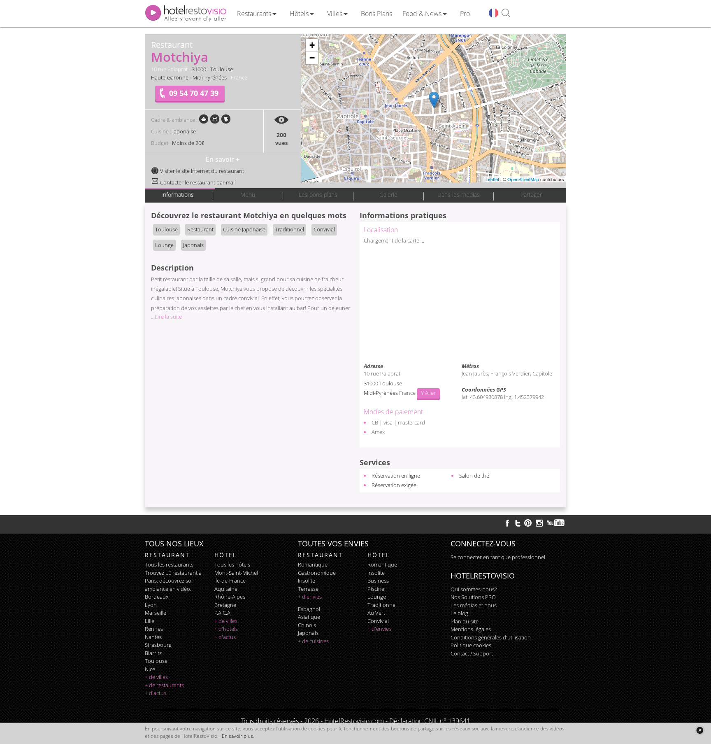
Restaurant (200, 229)
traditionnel (382, 605)
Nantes (153, 637)
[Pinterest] (527, 522)
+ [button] (312, 45)
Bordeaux (156, 596)
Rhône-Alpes (229, 596)
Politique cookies (471, 645)
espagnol (309, 609)
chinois (307, 625)
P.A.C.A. (223, 612)
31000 (199, 69)
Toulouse (221, 69)
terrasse (308, 588)
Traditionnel (289, 229)
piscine (375, 588)
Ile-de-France (230, 580)
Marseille (155, 612)
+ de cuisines (313, 641)
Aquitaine (225, 588)
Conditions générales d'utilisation (491, 637)
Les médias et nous (474, 605)
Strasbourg (158, 644)
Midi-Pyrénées (210, 77)
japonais (308, 633)
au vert (376, 612)
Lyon (151, 605)
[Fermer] (700, 730)
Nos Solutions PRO (473, 597)
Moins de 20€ (188, 143)
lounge (376, 596)
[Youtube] (556, 522)
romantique (313, 564)
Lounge (164, 245)
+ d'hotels (226, 628)
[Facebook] (507, 522)
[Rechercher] (506, 13)
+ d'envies (310, 596)
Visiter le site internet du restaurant (201, 171)
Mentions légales (471, 629)
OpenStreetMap (523, 179)
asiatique (309, 616)
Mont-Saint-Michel (236, 572)
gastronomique (317, 572)
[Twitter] (517, 522)
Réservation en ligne (396, 475)
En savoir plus (237, 735)
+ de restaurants (164, 685)
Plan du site (465, 621)
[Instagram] (539, 524)
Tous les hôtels (232, 564)
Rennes (154, 628)
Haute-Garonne (169, 77)
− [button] (312, 58)
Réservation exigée (394, 485)
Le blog (459, 613)
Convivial (324, 229)
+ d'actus (155, 693)
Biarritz (153, 653)
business (378, 580)
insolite (306, 580)
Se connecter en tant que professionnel (498, 557)
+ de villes (156, 677)
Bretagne (225, 605)
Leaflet (492, 179)
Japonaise (184, 131)
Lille (149, 621)
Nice (150, 669)
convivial (378, 621)
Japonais (193, 245)
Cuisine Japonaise (244, 229)
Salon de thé (474, 475)
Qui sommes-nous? (474, 589)
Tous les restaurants (169, 564)
